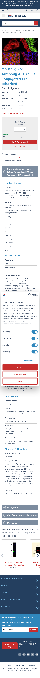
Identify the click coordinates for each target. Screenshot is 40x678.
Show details (28, 360)
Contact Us (9, 646)
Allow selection (20, 374)
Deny (20, 381)
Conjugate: (9, 232)
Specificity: (9, 224)
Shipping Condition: (13, 453)
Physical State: (8, 99)
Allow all (20, 367)
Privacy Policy (20, 665)
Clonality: (9, 239)
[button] (37, 11)
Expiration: (9, 490)
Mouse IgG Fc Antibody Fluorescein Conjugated (14, 563)
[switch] (34, 338)
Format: (8, 247)
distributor (20, 158)
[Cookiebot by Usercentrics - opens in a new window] (28, 294)
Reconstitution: (11, 438)
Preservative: (10, 418)
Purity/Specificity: (12, 275)
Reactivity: (6, 105)
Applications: (7, 102)
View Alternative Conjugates (13, 114)
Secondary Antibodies (15, 29)
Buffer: (7, 408)
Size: (3, 95)
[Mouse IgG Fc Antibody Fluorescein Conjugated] (13, 549)
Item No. (5, 92)
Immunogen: (10, 268)
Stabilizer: (9, 426)
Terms (9, 665)
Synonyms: (9, 202)
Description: (9, 187)
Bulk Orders (20, 147)
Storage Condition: (12, 461)
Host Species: (7, 108)
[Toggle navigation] (3, 15)
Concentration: (11, 401)
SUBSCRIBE (33, 629)
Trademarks (33, 665)
